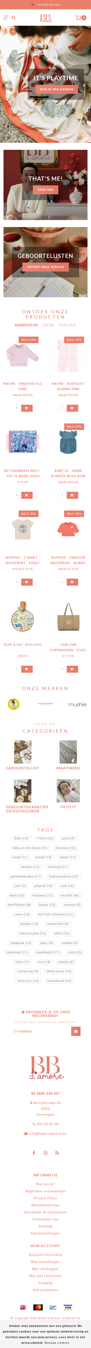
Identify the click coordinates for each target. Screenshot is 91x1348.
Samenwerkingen (45, 1233)
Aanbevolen (26, 325)
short (62, 933)
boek (20, 857)
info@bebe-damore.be (48, 1133)
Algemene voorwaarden (45, 1191)
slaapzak (21, 943)
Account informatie (45, 1255)
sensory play (32, 933)
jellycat (44, 886)
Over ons (46, 189)
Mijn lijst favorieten (45, 1276)
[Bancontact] (53, 1307)
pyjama (29, 924)
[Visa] (68, 1307)
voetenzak (27, 971)
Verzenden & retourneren (45, 1212)
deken (68, 857)
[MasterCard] (38, 1307)
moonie (72, 905)
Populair (67, 325)
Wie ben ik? (45, 1184)
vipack (66, 962)
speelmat (17, 952)
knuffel (70, 895)
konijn (47, 905)
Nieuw (48, 325)
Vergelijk (45, 1283)
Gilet (21, 838)
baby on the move (30, 848)
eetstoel (58, 867)
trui (44, 962)
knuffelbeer (19, 905)
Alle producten (45, 1290)
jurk (67, 886)
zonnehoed (59, 981)
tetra (22, 962)
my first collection (56, 914)
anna (68, 838)
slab (46, 943)
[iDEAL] (23, 1307)
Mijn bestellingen (45, 1262)
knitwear (43, 895)
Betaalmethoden (46, 1205)
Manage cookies (57, 1342)
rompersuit (58, 924)
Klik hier (66, 93)
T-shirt (45, 838)
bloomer (66, 848)
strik (75, 952)
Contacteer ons (46, 1219)
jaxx (20, 886)
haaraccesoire (63, 876)
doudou (30, 867)
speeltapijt (48, 952)
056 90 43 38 (47, 1124)
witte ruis (28, 981)
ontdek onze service (45, 267)
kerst (17, 895)
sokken (70, 943)
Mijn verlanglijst (45, 1269)
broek (43, 857)
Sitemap (45, 1226)
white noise (59, 971)
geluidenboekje (25, 876)
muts (22, 914)
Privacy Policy (45, 1198)
